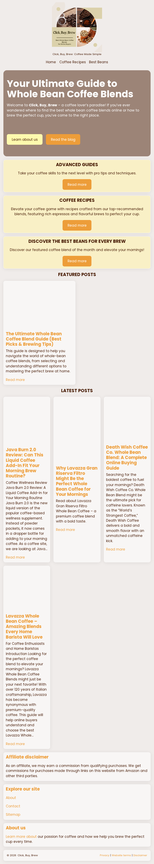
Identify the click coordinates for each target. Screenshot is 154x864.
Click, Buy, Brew (28, 855)
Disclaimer (140, 855)
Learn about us (25, 139)
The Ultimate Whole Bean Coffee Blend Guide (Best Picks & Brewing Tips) (34, 339)
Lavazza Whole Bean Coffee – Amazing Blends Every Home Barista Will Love (24, 627)
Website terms (121, 855)
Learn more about (21, 836)
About (11, 797)
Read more (77, 184)
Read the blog (63, 139)
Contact (13, 806)
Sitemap (13, 814)
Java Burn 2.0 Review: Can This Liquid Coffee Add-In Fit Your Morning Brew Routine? (24, 463)
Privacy (104, 855)
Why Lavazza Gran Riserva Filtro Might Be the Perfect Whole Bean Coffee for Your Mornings (76, 481)
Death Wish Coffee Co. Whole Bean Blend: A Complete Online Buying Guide (127, 458)
